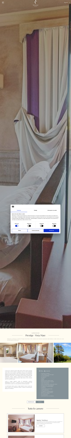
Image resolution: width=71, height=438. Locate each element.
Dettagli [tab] (35, 210)
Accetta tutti (51, 230)
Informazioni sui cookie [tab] (52, 210)
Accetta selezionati (35, 230)
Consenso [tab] (19, 210)
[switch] (29, 226)
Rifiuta (19, 230)
